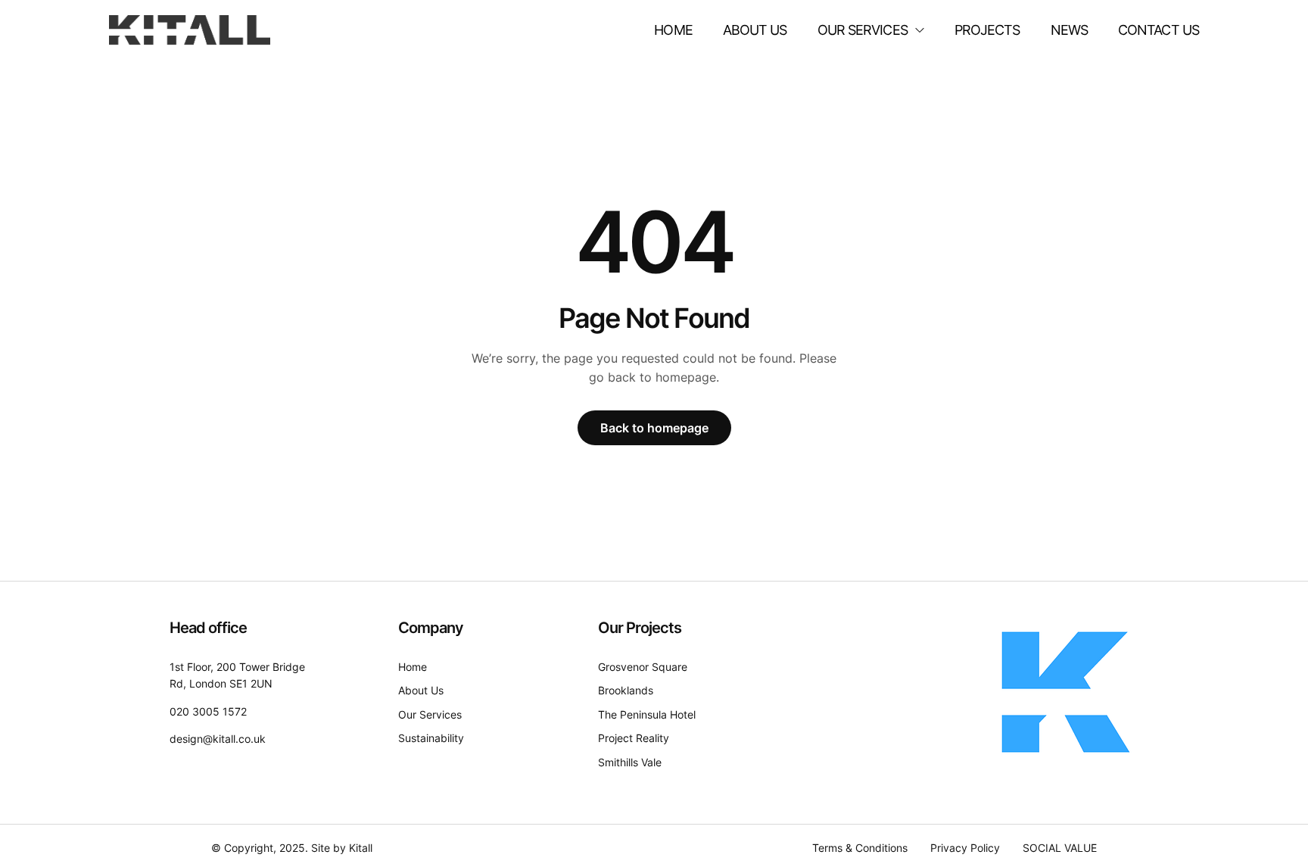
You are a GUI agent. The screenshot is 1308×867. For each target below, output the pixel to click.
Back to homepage (654, 427)
